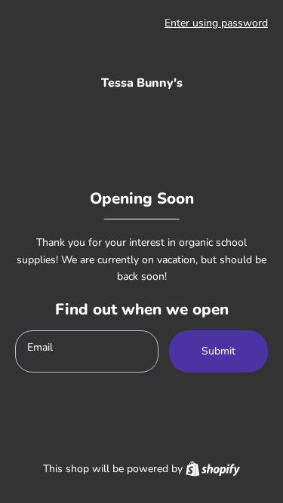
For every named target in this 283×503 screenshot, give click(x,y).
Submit (218, 351)
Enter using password (216, 23)
